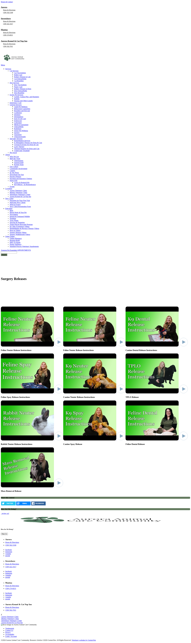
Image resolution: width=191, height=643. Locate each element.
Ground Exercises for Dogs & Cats (26, 145)
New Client (9, 198)
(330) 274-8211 (8, 35)
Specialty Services (16, 139)
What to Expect (15, 204)
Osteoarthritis (18, 127)
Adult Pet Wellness (20, 107)
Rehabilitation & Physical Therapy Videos (24, 228)
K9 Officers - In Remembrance (25, 185)
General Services (16, 105)
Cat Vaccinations (20, 73)
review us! (5, 513)
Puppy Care (18, 87)
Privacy (8, 632)
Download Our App (17, 175)
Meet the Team (15, 159)
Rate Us (4, 534)
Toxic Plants (14, 220)
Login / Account (11, 636)
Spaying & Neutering (17, 222)
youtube (8, 554)
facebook (8, 550)
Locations (8, 188)
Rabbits (16, 99)
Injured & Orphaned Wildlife (20, 216)
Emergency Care (15, 103)
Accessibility (9, 634)
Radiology (17, 129)
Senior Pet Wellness (21, 131)
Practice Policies (15, 177)
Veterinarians (18, 161)
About (7, 155)
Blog (11, 210)
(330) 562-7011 (8, 46)
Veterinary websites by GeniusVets (84, 640)
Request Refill (15, 240)
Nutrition (13, 218)
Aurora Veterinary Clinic (18, 190)
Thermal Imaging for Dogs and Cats (26, 149)
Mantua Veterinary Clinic (18, 192)
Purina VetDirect (15, 244)
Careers (12, 171)
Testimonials (9, 628)
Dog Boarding (19, 93)
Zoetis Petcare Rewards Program (21, 224)
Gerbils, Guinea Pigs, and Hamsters (26, 97)
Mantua (4, 30)
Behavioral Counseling (22, 109)
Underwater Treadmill (22, 151)
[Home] (15, 63)
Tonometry (18, 135)
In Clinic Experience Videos (19, 226)
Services (8, 69)
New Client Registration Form (20, 206)
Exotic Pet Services (16, 95)
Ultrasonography (20, 137)
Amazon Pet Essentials (9, 250)
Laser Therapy (19, 147)
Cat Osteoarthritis (20, 79)
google (7, 556)
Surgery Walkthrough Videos (20, 234)
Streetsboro (6, 18)
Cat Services (14, 71)
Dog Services (14, 83)
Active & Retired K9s (21, 183)
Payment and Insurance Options (21, 179)
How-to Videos (15, 230)
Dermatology (18, 117)
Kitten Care (18, 75)
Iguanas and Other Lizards (23, 101)
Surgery (17, 133)
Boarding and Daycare (22, 111)
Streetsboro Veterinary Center (20, 194)
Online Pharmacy (16, 238)
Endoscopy (18, 121)
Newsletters (14, 214)
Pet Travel (13, 153)
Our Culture (14, 167)
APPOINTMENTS (24, 250)
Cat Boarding (19, 81)
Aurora (4, 7)
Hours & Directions (9, 10)
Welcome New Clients (17, 202)
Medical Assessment (21, 125)
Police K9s (13, 181)
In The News (14, 173)
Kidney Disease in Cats (22, 77)
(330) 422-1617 (8, 24)
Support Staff (18, 163)
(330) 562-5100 (8, 12)
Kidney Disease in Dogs (22, 89)
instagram (8, 552)
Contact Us (9, 630)
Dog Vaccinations (20, 85)
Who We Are (14, 157)
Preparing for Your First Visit (20, 200)
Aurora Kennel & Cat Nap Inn (14, 41)
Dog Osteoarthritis (20, 91)
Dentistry (17, 115)
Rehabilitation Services (22, 141)
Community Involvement (18, 169)
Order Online (10, 236)
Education (8, 208)
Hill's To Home (15, 242)
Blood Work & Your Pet (18, 212)
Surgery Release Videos (18, 232)
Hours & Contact (7, 2)
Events (12, 187)
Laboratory (18, 123)
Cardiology (18, 113)
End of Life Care (20, 119)
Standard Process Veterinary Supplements (24, 246)
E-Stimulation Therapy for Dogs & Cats (28, 143)
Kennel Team (19, 165)
